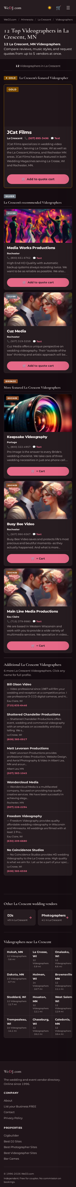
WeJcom (12, 7)
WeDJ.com (10, 19)
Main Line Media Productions (32, 611)
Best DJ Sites (13, 1141)
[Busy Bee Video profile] (38, 500)
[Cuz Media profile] (38, 309)
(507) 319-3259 (21, 341)
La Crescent (44, 19)
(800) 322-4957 (21, 446)
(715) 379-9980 (21, 621)
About (8, 1100)
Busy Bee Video (20, 524)
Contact (9, 1112)
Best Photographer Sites (20, 1147)
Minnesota (27, 19)
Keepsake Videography (27, 437)
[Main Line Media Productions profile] (38, 587)
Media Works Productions (31, 248)
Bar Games (11, 1158)
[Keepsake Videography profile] (38, 413)
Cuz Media (16, 331)
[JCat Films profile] (38, 105)
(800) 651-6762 (21, 257)
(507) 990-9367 (21, 534)
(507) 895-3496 (38, 138)
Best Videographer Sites (20, 1153)
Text (55, 138)
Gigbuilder (11, 1135)
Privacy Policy (13, 1118)
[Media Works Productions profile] (38, 226)
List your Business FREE (20, 1106)
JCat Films (19, 132)
